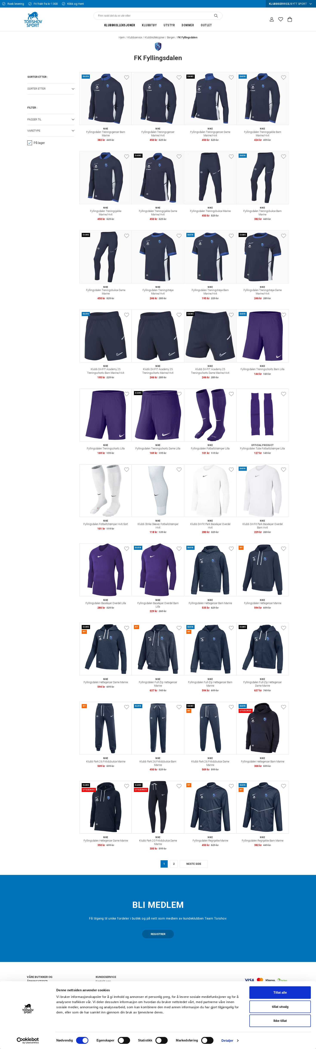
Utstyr (169, 25)
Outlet (206, 25)
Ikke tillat (280, 1021)
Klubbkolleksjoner (119, 25)
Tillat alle (280, 992)
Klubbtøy (149, 25)
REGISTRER (158, 934)
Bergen (171, 37)
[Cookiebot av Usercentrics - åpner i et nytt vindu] (28, 1040)
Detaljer (227, 1040)
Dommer (188, 25)
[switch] (124, 1040)
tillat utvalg (280, 1006)
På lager (39, 143)
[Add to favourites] (126, 77)
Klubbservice (134, 37)
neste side (193, 863)
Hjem (122, 37)
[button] (50, 89)
